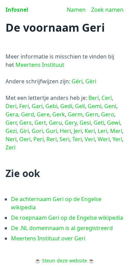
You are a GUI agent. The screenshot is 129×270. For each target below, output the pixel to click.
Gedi (66, 106)
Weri (104, 139)
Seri (64, 139)
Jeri (78, 131)
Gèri (90, 81)
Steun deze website (64, 260)
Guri (51, 131)
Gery (71, 122)
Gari (37, 106)
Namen (76, 9)
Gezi (11, 131)
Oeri (25, 139)
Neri (11, 139)
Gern (91, 114)
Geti (99, 122)
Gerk (58, 114)
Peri (38, 139)
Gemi (94, 106)
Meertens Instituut (39, 65)
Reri (51, 139)
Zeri (10, 147)
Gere (43, 114)
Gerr (11, 122)
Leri (102, 131)
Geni (110, 106)
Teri (77, 139)
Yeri (117, 139)
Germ (75, 114)
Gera (12, 114)
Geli (80, 106)
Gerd (27, 114)
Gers (25, 122)
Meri (116, 131)
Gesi (85, 122)
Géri (77, 81)
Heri (65, 131)
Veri (90, 139)
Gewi (113, 122)
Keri (90, 131)
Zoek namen (107, 9)
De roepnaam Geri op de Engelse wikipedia (67, 217)
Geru (55, 122)
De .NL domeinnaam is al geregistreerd (62, 228)
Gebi (51, 106)
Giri (24, 131)
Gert (40, 122)
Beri (93, 98)
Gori (37, 131)
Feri (24, 106)
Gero (107, 114)
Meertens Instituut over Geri (48, 238)
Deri (11, 106)
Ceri (106, 98)
